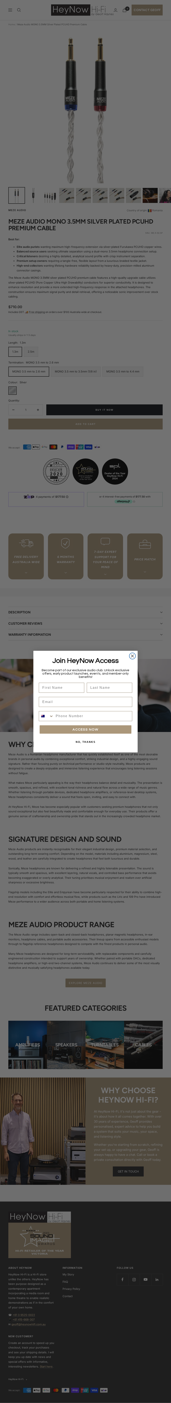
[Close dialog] (132, 656)
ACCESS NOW (85, 729)
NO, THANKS (86, 742)
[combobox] (46, 716)
